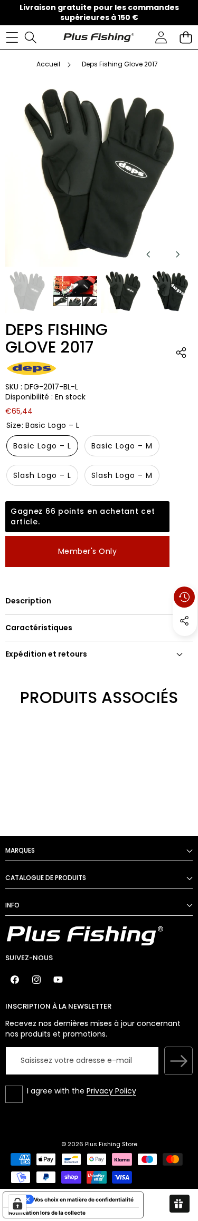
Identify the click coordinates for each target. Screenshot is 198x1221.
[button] (185, 37)
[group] (27, 291)
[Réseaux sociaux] (184, 620)
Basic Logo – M (122, 446)
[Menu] (12, 37)
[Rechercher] (30, 37)
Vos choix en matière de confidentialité (84, 1199)
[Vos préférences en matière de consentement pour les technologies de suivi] (17, 1204)
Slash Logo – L (42, 475)
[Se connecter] (161, 37)
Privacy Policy (111, 1091)
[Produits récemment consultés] (184, 597)
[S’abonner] (178, 1061)
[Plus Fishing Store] (98, 37)
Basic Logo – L (42, 446)
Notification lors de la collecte (47, 1212)
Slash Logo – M (122, 475)
